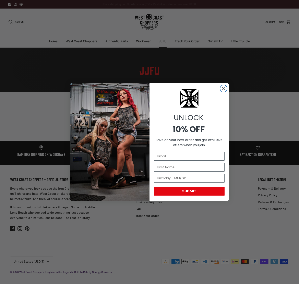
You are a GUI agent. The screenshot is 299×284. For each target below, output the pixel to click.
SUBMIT (189, 191)
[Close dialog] (223, 88)
